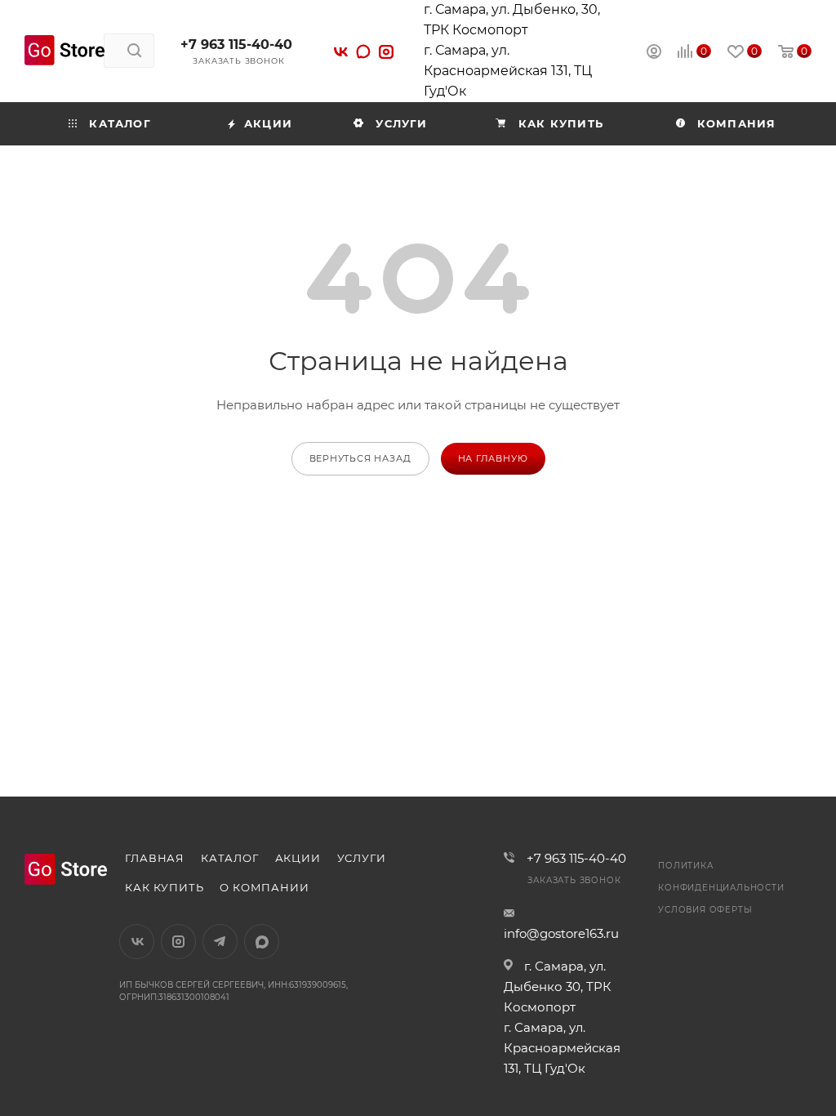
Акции (298, 857)
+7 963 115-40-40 (236, 44)
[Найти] (134, 50)
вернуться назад (360, 458)
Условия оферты (705, 909)
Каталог (230, 857)
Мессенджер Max (261, 941)
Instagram (178, 941)
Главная (155, 857)
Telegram (220, 941)
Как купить (164, 887)
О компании (264, 887)
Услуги (361, 857)
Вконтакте (136, 941)
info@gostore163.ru (561, 933)
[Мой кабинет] (654, 53)
